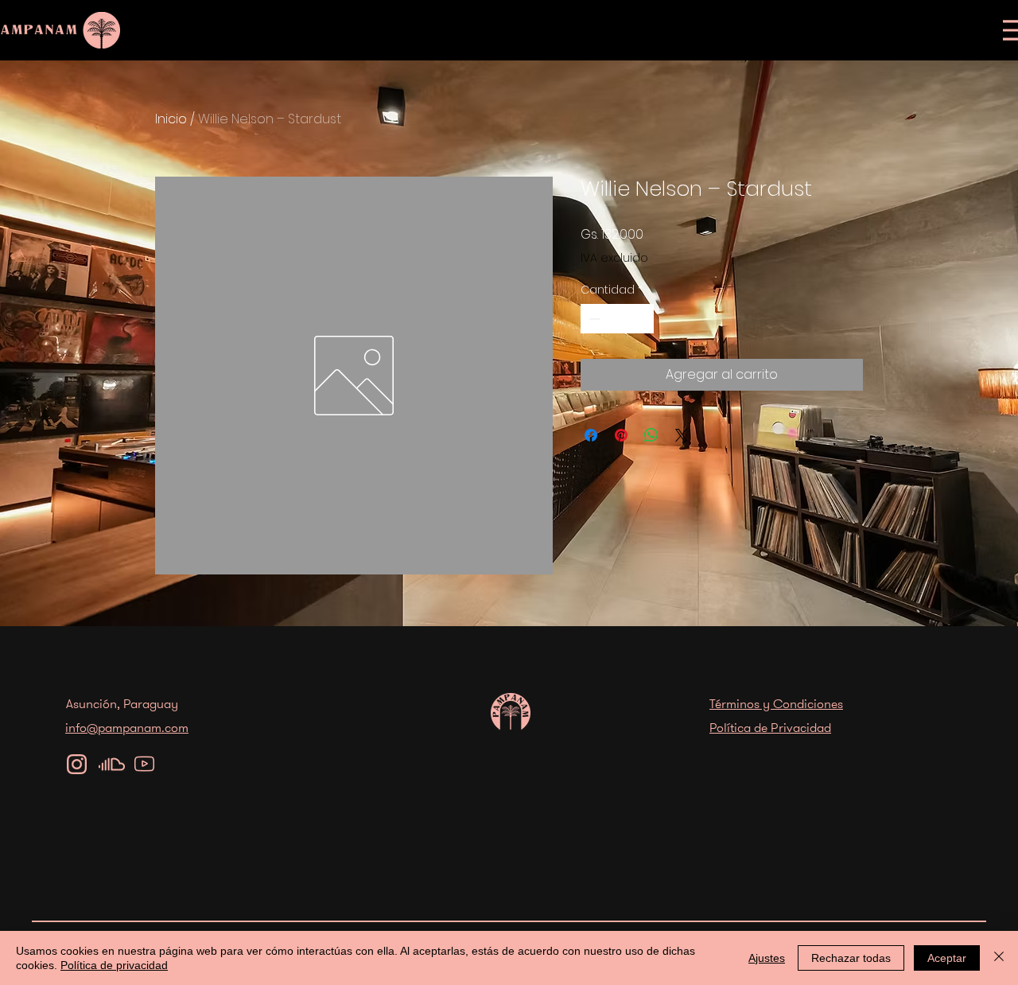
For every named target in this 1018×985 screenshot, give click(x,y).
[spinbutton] (617, 319)
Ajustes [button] (766, 958)
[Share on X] (681, 435)
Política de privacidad (114, 965)
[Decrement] (593, 319)
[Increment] (641, 319)
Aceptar (946, 958)
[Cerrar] (998, 958)
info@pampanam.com (126, 727)
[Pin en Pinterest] (621, 435)
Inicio (171, 119)
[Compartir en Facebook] (590, 435)
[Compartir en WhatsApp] (651, 435)
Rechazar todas (851, 958)
